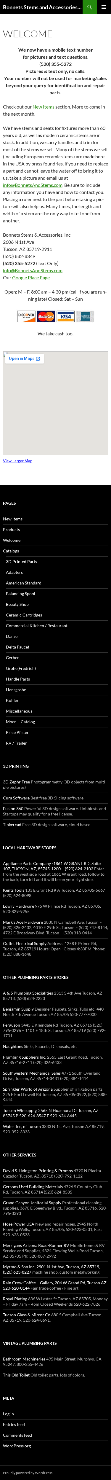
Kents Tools (13, 890)
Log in (8, 1413)
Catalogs (11, 550)
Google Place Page (31, 277)
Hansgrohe (16, 689)
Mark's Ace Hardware (23, 922)
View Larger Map (17, 460)
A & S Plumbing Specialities (28, 992)
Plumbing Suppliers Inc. (24, 1057)
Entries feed (14, 1424)
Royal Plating (15, 1298)
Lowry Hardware (18, 906)
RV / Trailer (16, 742)
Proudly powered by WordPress (27, 1473)
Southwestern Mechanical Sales (32, 1073)
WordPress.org (17, 1445)
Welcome (11, 540)
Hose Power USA (18, 1223)
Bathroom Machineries (24, 1358)
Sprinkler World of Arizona (28, 1089)
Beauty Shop (17, 604)
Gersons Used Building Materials (33, 1186)
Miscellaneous (19, 710)
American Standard (23, 582)
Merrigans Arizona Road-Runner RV (36, 1245)
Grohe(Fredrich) (21, 668)
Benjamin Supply (18, 1008)
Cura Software (16, 797)
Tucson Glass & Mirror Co (26, 1314)
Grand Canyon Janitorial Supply (32, 1202)
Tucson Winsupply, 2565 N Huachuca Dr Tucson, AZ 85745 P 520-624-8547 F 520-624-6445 (51, 1113)
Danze (11, 636)
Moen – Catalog (20, 721)
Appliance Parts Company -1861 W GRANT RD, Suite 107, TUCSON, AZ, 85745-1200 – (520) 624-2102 (52, 866)
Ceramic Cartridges (24, 614)
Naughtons (13, 1046)
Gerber (12, 657)
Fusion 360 (13, 808)
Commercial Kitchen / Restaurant (36, 625)
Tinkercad (12, 824)
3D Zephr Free (16, 781)
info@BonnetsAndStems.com (32, 185)
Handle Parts (18, 678)
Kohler (12, 700)
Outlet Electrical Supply (24, 943)
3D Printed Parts (21, 561)
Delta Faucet (17, 646)
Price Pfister (17, 732)
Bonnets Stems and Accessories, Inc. (43, 7)
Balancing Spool (20, 593)
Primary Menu (104, 7)
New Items (43, 106)
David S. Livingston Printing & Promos (38, 1170)
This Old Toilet (16, 1374)
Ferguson (11, 1024)
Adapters (14, 572)
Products (11, 529)
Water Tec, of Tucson (22, 1126)
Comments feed (17, 1435)
